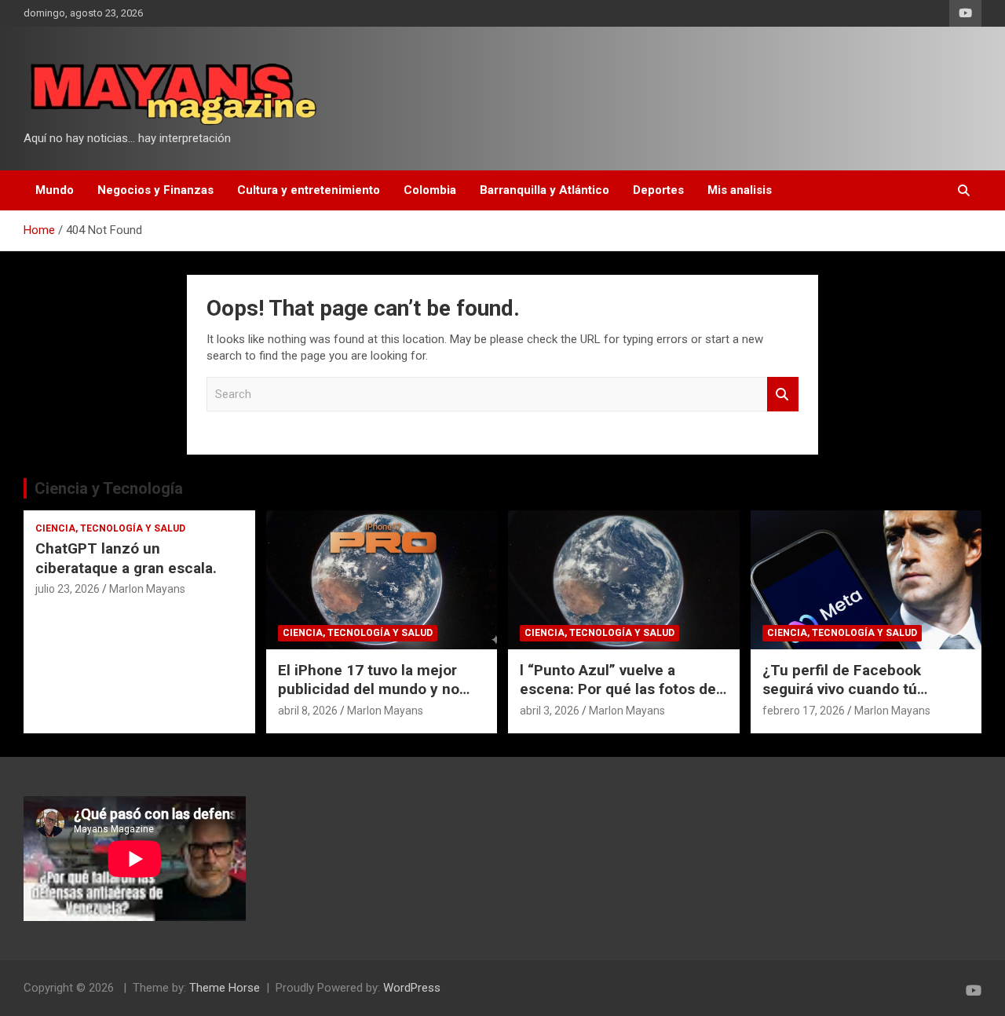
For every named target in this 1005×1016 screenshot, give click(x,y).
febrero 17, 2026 (803, 710)
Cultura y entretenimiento (308, 190)
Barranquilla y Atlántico (544, 190)
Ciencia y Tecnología (109, 488)
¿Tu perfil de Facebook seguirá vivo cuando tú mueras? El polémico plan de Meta (861, 699)
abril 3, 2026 (549, 710)
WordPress (411, 988)
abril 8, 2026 (308, 710)
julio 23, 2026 (67, 589)
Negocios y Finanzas (155, 190)
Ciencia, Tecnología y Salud (110, 528)
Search (783, 394)
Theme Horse (224, 988)
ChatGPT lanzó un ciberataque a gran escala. (126, 558)
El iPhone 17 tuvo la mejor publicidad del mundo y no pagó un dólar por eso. (368, 689)
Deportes (658, 190)
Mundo (54, 190)
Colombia (430, 190)
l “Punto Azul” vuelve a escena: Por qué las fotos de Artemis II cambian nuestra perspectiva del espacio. (618, 699)
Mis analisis (739, 190)
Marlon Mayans (147, 589)
